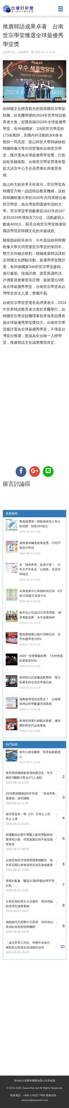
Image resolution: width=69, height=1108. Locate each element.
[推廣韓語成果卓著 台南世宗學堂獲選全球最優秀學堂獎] (20, 471)
